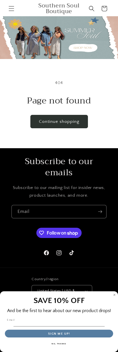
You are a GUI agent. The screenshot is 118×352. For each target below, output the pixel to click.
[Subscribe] (100, 211)
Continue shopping (59, 121)
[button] (11, 8)
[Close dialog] (115, 295)
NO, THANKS (59, 344)
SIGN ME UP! (59, 333)
